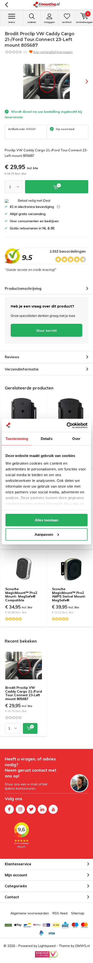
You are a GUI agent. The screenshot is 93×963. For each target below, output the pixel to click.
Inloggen (49, 22)
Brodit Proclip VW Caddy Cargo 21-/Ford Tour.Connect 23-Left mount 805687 (23, 693)
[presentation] (83, 81)
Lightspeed (47, 946)
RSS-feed (59, 913)
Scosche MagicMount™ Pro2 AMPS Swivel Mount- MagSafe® (69, 594)
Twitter (31, 809)
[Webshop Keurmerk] (46, 953)
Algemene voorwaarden (29, 913)
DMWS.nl (82, 946)
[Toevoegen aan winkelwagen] (30, 728)
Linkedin (42, 809)
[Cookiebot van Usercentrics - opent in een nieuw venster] (67, 425)
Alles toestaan (46, 520)
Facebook (9, 809)
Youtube (53, 809)
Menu (11, 22)
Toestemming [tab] (16, 439)
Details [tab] (46, 439)
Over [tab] (76, 439)
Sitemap (77, 913)
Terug (6, 5)
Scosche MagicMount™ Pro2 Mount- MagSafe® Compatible (21, 594)
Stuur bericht (46, 330)
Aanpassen (44, 534)
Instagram (20, 809)
